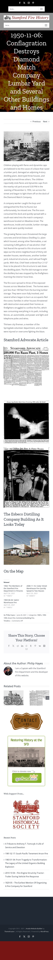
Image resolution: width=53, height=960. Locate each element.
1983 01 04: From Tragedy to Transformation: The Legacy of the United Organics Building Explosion (26, 863)
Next (45, 121)
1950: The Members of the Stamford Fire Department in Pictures (13, 588)
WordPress (45, 931)
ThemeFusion (9, 931)
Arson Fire (11, 618)
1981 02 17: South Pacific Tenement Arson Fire (26, 853)
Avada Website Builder (34, 928)
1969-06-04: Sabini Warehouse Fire (11, 601)
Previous (37, 121)
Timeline (7, 621)
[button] (5, 698)
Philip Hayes (10, 615)
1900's (39, 615)
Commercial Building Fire (25, 618)
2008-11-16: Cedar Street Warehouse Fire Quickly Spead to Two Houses (36, 588)
